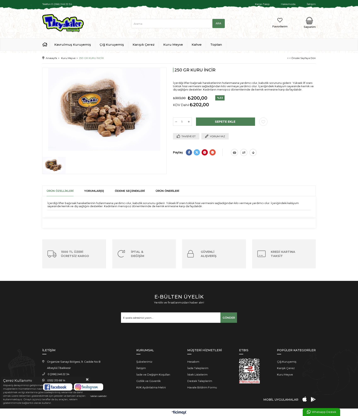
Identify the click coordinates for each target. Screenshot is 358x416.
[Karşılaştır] (243, 152)
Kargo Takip (262, 4)
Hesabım (193, 361)
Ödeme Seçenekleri (130, 190)
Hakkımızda (288, 4)
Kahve (197, 44)
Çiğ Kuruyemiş (112, 44)
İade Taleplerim (197, 368)
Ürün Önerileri (167, 190)
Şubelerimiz (144, 361)
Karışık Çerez (144, 44)
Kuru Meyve (173, 44)
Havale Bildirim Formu (202, 387)
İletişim (311, 4)
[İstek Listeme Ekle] (234, 152)
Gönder (229, 317)
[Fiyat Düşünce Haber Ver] (253, 152)
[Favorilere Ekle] (263, 121)
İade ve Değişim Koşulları (153, 374)
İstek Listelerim (197, 374)
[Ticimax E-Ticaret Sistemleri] (179, 413)
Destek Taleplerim (199, 381)
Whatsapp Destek (324, 412)
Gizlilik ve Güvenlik (148, 381)
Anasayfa (46, 44)
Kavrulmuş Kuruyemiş (72, 44)
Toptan (216, 44)
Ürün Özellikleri (60, 190)
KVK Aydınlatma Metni (151, 387)
